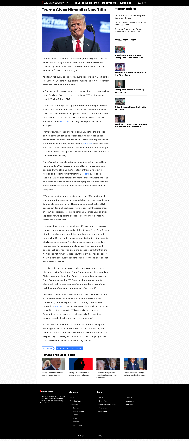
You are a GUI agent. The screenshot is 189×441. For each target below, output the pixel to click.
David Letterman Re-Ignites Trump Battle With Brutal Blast (129, 56)
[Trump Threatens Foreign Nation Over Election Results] (135, 364)
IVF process (65, 121)
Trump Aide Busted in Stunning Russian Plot (129, 90)
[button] (142, 3)
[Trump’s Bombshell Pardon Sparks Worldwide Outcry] (53, 364)
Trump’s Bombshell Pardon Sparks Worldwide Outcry (130, 16)
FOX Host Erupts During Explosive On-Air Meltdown (130, 73)
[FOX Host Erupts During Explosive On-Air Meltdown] (120, 67)
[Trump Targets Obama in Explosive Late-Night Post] (81, 364)
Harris (86, 173)
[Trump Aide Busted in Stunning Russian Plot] (120, 84)
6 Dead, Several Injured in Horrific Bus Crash (130, 108)
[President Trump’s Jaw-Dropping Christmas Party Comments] (120, 118)
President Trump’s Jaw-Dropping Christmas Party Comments (129, 30)
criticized (87, 143)
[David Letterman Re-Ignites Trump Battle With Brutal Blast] (120, 50)
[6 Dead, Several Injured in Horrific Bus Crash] (120, 101)
